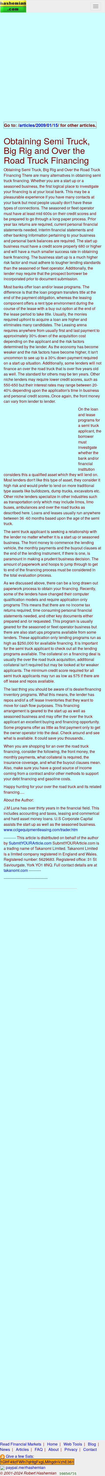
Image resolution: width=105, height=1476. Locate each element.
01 (49, 125)
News (5, 1449)
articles (27, 125)
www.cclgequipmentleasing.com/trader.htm (41, 829)
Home (52, 1444)
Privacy (70, 1449)
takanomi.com (16, 870)
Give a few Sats (19, 1456)
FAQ (38, 1449)
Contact (90, 1449)
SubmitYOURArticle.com (30, 843)
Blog (92, 1444)
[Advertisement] (52, 70)
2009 (41, 125)
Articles (22, 1449)
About (53, 1449)
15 (55, 125)
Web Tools (72, 1444)
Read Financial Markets (20, 1444)
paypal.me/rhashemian (25, 1467)
